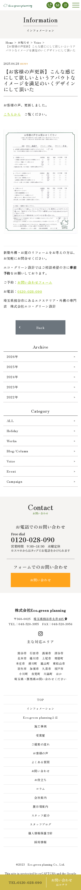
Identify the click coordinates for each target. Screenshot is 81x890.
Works (12, 441)
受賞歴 (40, 735)
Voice (11, 461)
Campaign (14, 481)
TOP (40, 700)
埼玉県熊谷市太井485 (49, 619)
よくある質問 (40, 762)
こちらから (12, 114)
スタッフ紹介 (40, 815)
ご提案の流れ (40, 744)
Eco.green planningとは (40, 717)
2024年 (12, 377)
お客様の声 (40, 753)
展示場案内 (40, 806)
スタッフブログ (40, 824)
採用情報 (40, 842)
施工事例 (40, 726)
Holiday (12, 431)
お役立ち (40, 780)
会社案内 (40, 798)
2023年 (12, 387)
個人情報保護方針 (40, 833)
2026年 (12, 356)
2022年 (12, 397)
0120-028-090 (29, 291)
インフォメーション (40, 708)
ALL (10, 420)
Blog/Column (17, 451)
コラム (40, 789)
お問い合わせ (40, 579)
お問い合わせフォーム (34, 282)
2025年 (12, 366)
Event (11, 471)
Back (40, 327)
